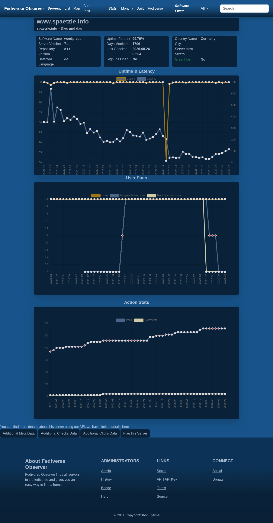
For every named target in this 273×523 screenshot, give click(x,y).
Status (161, 471)
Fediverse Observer (24, 8)
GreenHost (183, 59)
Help (104, 496)
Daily (140, 8)
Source (162, 496)
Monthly (127, 8)
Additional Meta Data (19, 433)
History (106, 479)
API (159, 479)
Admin (106, 471)
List (67, 8)
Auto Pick (86, 8)
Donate (218, 479)
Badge (106, 488)
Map (76, 8)
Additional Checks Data (59, 433)
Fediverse (155, 8)
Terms (161, 488)
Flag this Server (135, 433)
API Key (171, 479)
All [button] (203, 8)
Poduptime (151, 515)
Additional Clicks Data (100, 433)
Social (217, 471)
